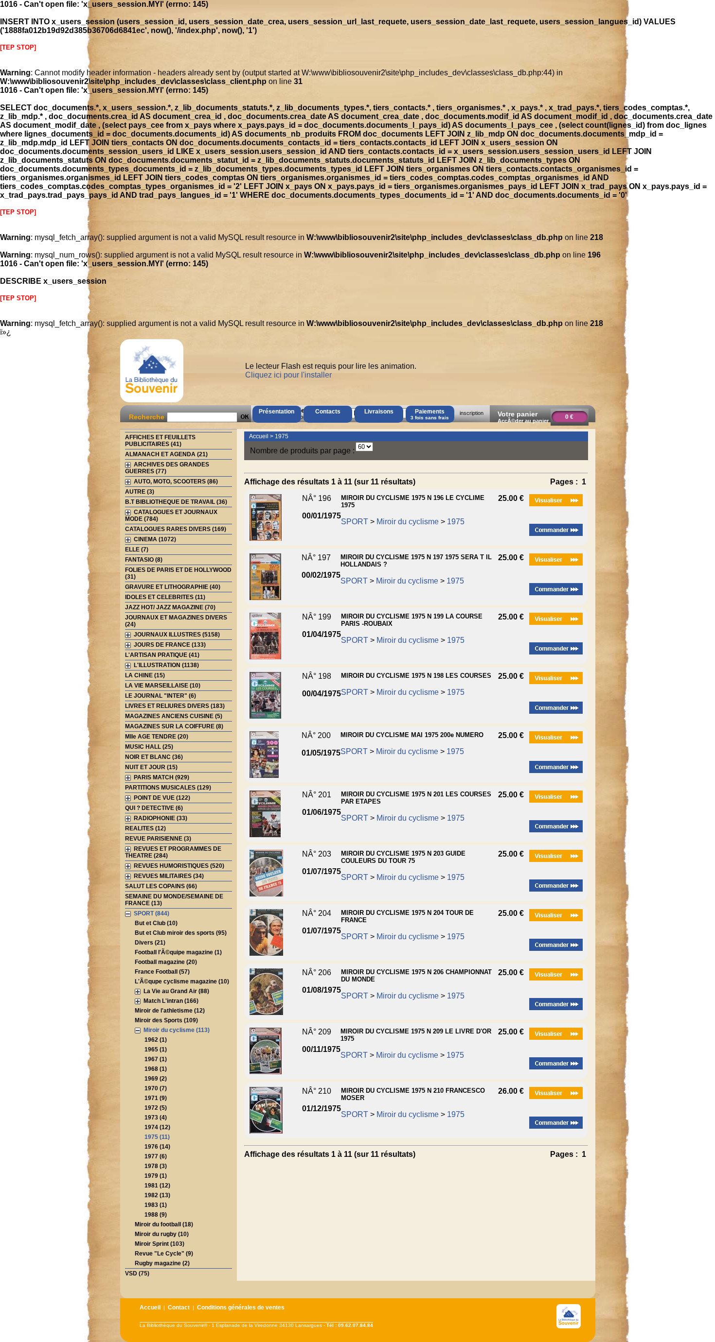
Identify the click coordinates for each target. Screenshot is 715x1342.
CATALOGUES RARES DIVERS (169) (175, 529)
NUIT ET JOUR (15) (151, 767)
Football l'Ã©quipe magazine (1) (178, 952)
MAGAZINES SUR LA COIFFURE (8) (174, 726)
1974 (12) (157, 1127)
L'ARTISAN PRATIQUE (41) (162, 655)
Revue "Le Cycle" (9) (164, 1253)
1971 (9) (155, 1098)
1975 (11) (157, 1137)
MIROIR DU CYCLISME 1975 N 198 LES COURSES (416, 675)
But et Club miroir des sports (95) (181, 932)
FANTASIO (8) (143, 559)
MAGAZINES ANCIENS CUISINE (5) (173, 716)
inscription (471, 413)
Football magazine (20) (166, 962)
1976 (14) (157, 1146)
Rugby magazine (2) (162, 1263)
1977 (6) (155, 1156)
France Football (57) (162, 971)
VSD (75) (137, 1273)
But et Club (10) (156, 923)
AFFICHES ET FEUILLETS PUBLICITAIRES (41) (160, 440)
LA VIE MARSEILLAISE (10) (162, 685)
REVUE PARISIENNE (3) (158, 838)
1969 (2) (155, 1078)
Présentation (276, 411)
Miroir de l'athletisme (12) (170, 1010)
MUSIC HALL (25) (149, 746)
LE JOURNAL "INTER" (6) (160, 695)
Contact (179, 1307)
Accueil (258, 436)
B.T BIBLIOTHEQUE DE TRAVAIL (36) (176, 502)
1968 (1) (155, 1069)
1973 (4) (155, 1117)
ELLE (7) (136, 549)
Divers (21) (150, 942)
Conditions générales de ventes (241, 1307)
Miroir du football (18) (164, 1224)
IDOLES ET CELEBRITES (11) (165, 597)
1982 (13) (157, 1195)
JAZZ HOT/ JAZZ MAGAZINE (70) (170, 607)
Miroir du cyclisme (407, 521)
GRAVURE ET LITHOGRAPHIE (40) (172, 587)
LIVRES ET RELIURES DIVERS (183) (175, 706)
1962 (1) (155, 1039)
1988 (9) (155, 1214)
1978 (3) (155, 1166)
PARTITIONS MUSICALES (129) (168, 787)
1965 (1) (155, 1049)
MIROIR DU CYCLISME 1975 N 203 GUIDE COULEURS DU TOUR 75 (403, 857)
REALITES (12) (145, 828)
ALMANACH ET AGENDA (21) (166, 454)
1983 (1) (155, 1205)
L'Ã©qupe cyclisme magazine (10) (182, 981)
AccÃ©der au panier (523, 421)
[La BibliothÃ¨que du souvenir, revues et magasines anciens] (151, 402)
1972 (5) (155, 1107)
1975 (281, 436)
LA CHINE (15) (145, 675)
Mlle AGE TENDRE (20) (156, 736)
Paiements (430, 414)
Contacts (327, 411)
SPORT (354, 521)
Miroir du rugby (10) (162, 1234)
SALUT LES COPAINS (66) (161, 886)
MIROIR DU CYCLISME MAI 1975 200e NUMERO (411, 735)
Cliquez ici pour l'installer (288, 375)
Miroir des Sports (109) (166, 1020)
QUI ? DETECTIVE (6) (154, 808)
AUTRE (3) (139, 491)
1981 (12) (157, 1185)
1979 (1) (155, 1175)
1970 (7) (155, 1088)
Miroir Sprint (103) (159, 1243)
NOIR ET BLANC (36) (154, 757)
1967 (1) (155, 1059)
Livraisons (378, 411)
